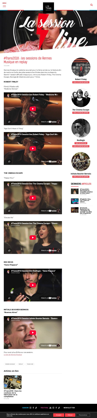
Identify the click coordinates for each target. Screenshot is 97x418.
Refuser (70, 415)
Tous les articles (80, 143)
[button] (4, 6)
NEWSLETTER (69, 408)
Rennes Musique (10, 364)
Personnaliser (83, 415)
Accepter (58, 415)
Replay (21, 364)
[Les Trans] (48, 7)
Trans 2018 (30, 364)
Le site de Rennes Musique (13, 355)
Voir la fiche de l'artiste (80, 82)
